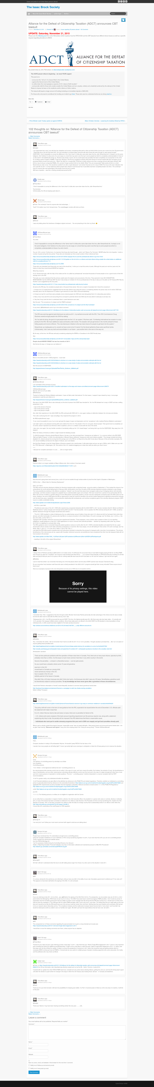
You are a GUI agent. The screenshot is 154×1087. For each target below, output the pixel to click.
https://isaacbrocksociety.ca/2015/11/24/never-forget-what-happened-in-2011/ (55, 926)
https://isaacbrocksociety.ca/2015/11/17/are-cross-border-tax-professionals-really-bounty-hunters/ (60, 284)
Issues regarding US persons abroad (70, 29)
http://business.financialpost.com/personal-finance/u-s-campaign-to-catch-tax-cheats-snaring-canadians (62, 688)
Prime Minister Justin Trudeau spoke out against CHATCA (46, 121)
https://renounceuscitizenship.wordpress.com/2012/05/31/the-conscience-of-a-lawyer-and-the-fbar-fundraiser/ (64, 305)
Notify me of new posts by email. (39, 1068)
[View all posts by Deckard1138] (55, 29)
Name (31, 1042)
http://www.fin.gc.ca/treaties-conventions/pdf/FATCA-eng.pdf (50, 846)
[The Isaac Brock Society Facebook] (121, 1)
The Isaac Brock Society (43, 7)
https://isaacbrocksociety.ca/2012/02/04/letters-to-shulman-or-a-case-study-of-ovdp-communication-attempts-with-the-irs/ (67, 360)
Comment (32, 1024)
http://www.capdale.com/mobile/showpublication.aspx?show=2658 (51, 502)
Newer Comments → (34, 138)
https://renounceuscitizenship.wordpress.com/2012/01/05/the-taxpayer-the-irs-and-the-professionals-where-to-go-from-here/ (68, 256)
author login (57, 14)
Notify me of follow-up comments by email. (42, 1065)
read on (109, 94)
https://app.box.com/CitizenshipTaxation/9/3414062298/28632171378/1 (53, 466)
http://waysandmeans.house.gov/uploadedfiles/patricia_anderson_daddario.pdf (55, 400)
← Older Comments (34, 136)
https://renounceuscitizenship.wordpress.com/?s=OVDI (48, 264)
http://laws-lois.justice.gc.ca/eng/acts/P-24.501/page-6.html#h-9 (51, 804)
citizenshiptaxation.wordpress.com (64, 70)
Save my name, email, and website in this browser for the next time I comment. (51, 1062)
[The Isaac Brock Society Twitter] (126, 1)
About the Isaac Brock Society (42, 14)
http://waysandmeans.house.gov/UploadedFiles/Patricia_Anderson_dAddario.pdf (55, 368)
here (73, 94)
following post (42, 36)
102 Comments (84, 29)
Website (31, 1054)
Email (30, 1048)
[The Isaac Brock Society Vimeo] (124, 1)
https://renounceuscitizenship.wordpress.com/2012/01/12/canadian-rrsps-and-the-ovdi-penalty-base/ (61, 339)
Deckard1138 (50, 29)
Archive (66, 14)
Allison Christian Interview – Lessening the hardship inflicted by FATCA (104, 121)
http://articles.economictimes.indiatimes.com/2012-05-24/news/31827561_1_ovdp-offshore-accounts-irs (62, 625)
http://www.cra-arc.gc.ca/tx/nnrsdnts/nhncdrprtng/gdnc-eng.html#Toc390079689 (98, 783)
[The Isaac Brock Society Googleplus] (119, 1)
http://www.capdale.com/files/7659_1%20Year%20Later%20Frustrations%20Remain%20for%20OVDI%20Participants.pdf (67, 536)
